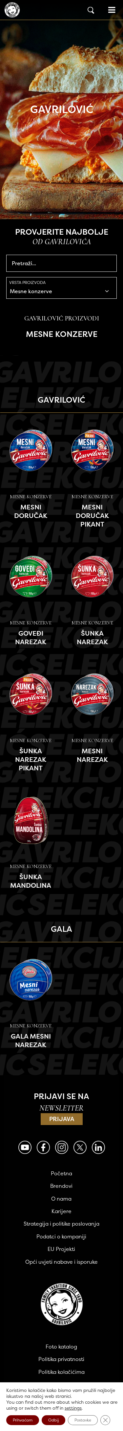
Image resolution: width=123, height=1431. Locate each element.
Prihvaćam (22, 1420)
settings (73, 1408)
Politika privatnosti (61, 1359)
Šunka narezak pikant (30, 759)
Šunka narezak (92, 637)
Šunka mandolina (30, 881)
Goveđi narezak (30, 637)
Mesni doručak (30, 511)
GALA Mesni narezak (31, 1040)
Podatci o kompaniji (61, 1236)
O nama (61, 1198)
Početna (61, 1173)
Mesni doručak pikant (92, 515)
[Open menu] (111, 10)
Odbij (53, 1420)
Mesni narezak (92, 755)
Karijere (61, 1211)
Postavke (82, 1420)
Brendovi (61, 1185)
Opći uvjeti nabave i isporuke (61, 1261)
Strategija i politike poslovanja (61, 1223)
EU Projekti (61, 1249)
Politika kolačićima (61, 1371)
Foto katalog (61, 1346)
